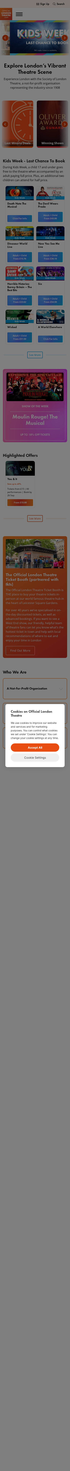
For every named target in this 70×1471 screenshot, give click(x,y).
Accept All (35, 747)
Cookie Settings (35, 757)
